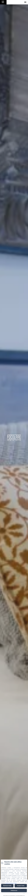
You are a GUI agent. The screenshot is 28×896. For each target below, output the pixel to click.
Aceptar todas (20, 885)
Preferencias (14, 890)
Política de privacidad (10, 883)
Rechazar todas (7, 885)
